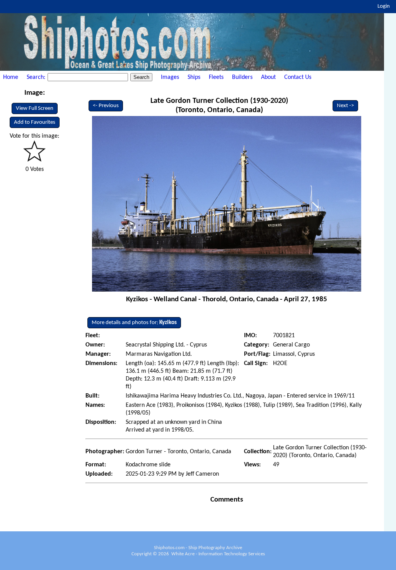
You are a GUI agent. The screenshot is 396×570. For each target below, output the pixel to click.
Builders (242, 77)
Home (10, 77)
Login (383, 6)
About (268, 77)
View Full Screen (34, 108)
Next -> (345, 106)
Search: (37, 77)
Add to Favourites (34, 122)
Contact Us (297, 77)
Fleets (216, 77)
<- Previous (106, 106)
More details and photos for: (134, 323)
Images (170, 77)
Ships (194, 77)
